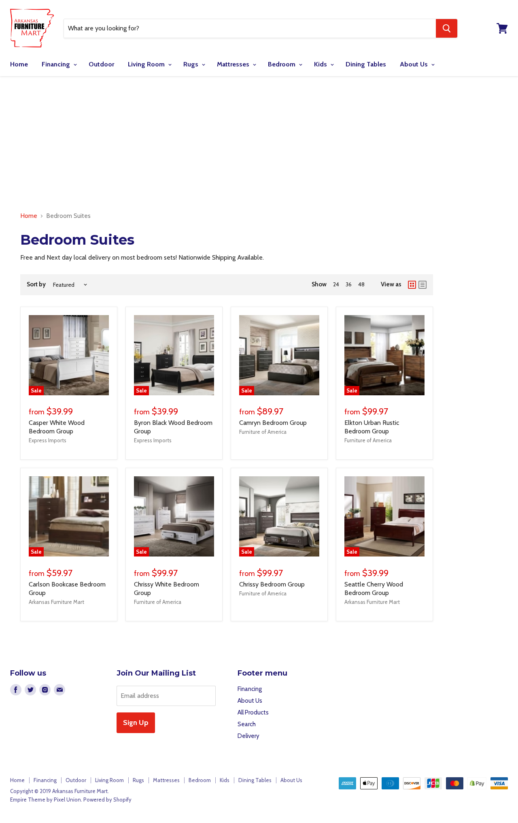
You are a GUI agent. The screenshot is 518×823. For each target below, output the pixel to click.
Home (19, 64)
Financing (57, 64)
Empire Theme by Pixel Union (45, 799)
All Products (253, 712)
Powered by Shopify (107, 799)
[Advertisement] (259, 144)
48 (361, 284)
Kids (321, 64)
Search (247, 724)
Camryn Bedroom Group (273, 422)
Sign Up (136, 722)
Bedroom (282, 64)
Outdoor (101, 64)
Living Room (147, 64)
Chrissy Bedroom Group (272, 584)
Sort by (36, 284)
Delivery (248, 736)
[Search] (446, 28)
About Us (414, 64)
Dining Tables (366, 64)
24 (336, 284)
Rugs (191, 64)
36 (349, 284)
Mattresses (234, 64)
